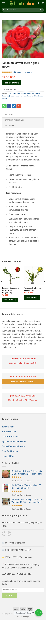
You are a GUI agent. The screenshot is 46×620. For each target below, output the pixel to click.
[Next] (44, 286)
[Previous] (2, 286)
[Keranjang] (43, 3)
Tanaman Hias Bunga (35, 96)
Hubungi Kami (8, 456)
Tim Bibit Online (9, 432)
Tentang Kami (8, 427)
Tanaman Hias (20, 96)
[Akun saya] (38, 3)
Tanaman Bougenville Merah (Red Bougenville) (10, 290)
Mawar (4, 98)
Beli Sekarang (11, 83)
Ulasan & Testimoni (11, 436)
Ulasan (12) (9, 125)
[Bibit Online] (22, 3)
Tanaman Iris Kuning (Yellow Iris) (32, 289)
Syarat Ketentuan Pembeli (14, 441)
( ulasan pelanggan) (22, 72)
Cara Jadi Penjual (10, 451)
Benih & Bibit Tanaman (25, 93)
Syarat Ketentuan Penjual (13, 446)
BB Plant (12, 93)
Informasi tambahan (14, 120)
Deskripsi (8, 115)
